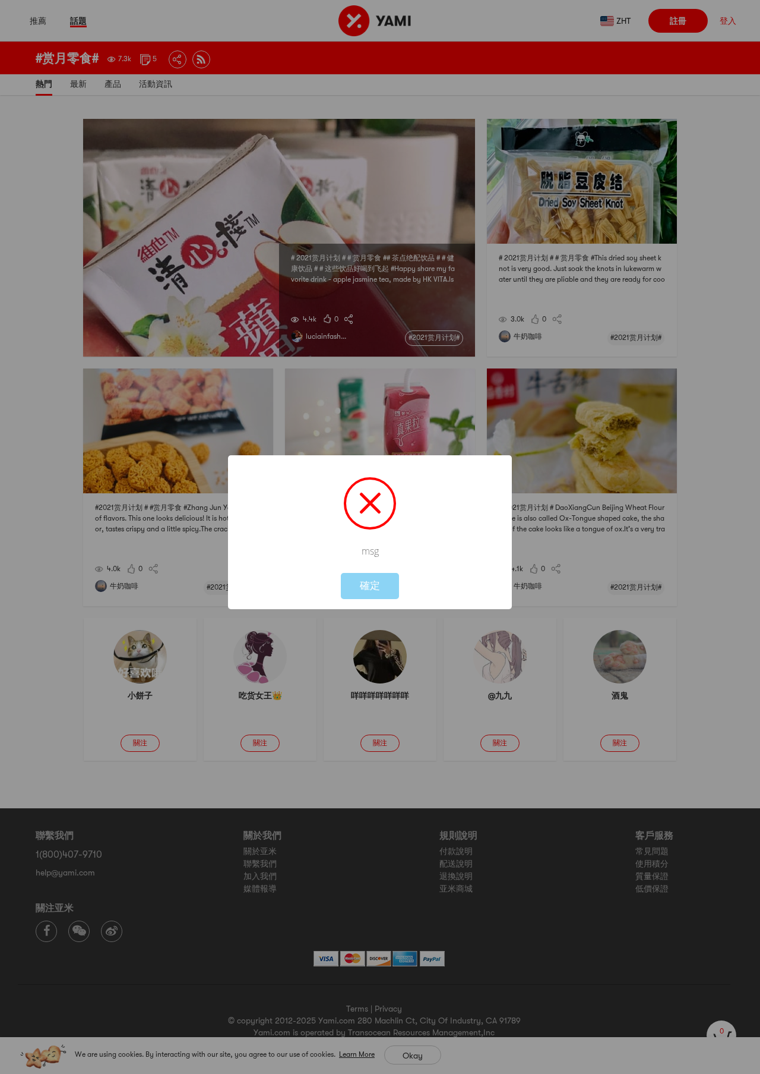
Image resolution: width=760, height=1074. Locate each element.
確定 (370, 585)
